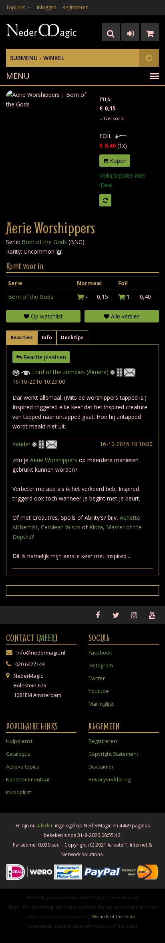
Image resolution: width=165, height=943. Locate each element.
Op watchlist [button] (46, 316)
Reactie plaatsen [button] (44, 357)
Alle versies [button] (124, 316)
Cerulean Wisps (60, 527)
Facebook (100, 652)
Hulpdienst (19, 741)
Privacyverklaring (110, 779)
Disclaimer (101, 766)
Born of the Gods (44, 242)
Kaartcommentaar (28, 779)
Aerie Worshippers (53, 460)
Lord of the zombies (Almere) (70, 372)
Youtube (99, 691)
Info (47, 337)
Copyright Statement (113, 753)
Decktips (72, 337)
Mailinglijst (101, 703)
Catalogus (18, 753)
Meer (47, 637)
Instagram (101, 665)
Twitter (97, 678)
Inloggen (46, 7)
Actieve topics (22, 766)
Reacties (21, 337)
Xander (21, 444)
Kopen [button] (117, 160)
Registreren (75, 7)
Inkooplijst (18, 792)
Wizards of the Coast (114, 916)
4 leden (45, 825)
